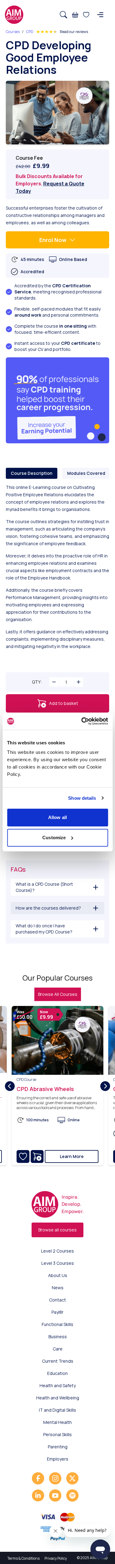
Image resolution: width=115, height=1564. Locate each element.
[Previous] (10, 1086)
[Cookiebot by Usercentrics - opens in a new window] (82, 721)
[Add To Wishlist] (23, 1156)
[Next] (105, 1086)
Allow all (57, 817)
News (57, 1287)
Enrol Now (52, 240)
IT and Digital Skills (57, 1410)
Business (57, 1336)
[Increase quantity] (78, 682)
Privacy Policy (55, 1558)
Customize (54, 837)
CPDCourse (26, 1079)
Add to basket (63, 703)
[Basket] (75, 15)
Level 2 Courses (57, 1251)
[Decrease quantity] (54, 682)
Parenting (57, 1447)
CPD (29, 31)
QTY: (37, 682)
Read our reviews (74, 31)
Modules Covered (86, 473)
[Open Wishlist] (86, 15)
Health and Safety (58, 1385)
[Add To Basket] (37, 1156)
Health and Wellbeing (57, 1398)
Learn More (72, 1156)
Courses (13, 31)
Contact (57, 1300)
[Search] (63, 14)
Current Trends (57, 1361)
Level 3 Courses (57, 1263)
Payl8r (57, 1312)
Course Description (31, 473)
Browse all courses (57, 1230)
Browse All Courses (57, 994)
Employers (57, 1459)
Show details (82, 798)
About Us (57, 1275)
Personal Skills (57, 1434)
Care (58, 1349)
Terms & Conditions (23, 1558)
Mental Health (57, 1422)
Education (57, 1373)
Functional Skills (57, 1324)
